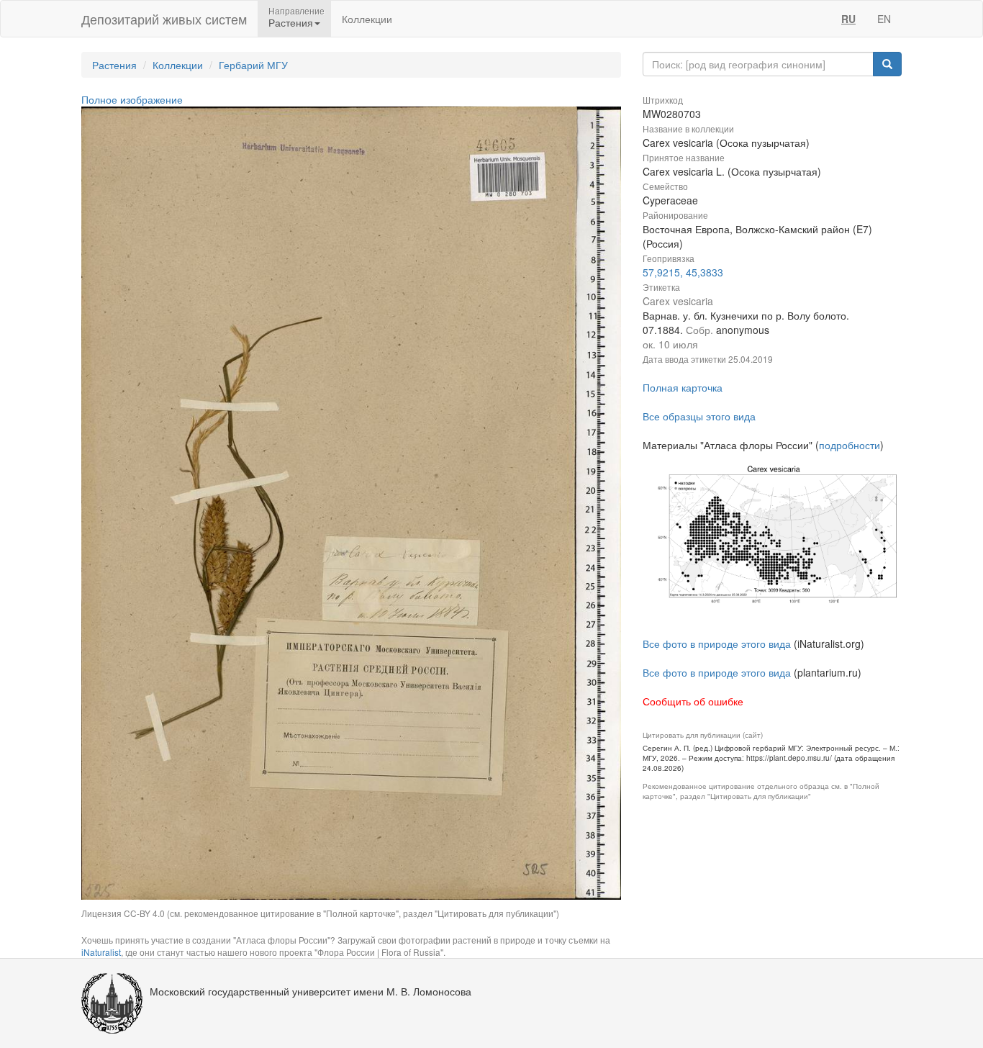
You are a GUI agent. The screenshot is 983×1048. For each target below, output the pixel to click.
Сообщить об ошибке (693, 701)
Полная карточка (682, 387)
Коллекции (367, 19)
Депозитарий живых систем (164, 18)
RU (848, 19)
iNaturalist (101, 952)
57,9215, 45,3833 (683, 272)
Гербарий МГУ (253, 65)
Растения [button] (290, 22)
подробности (849, 445)
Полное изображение (132, 99)
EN (884, 19)
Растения (114, 65)
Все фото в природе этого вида (717, 643)
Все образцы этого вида (699, 416)
